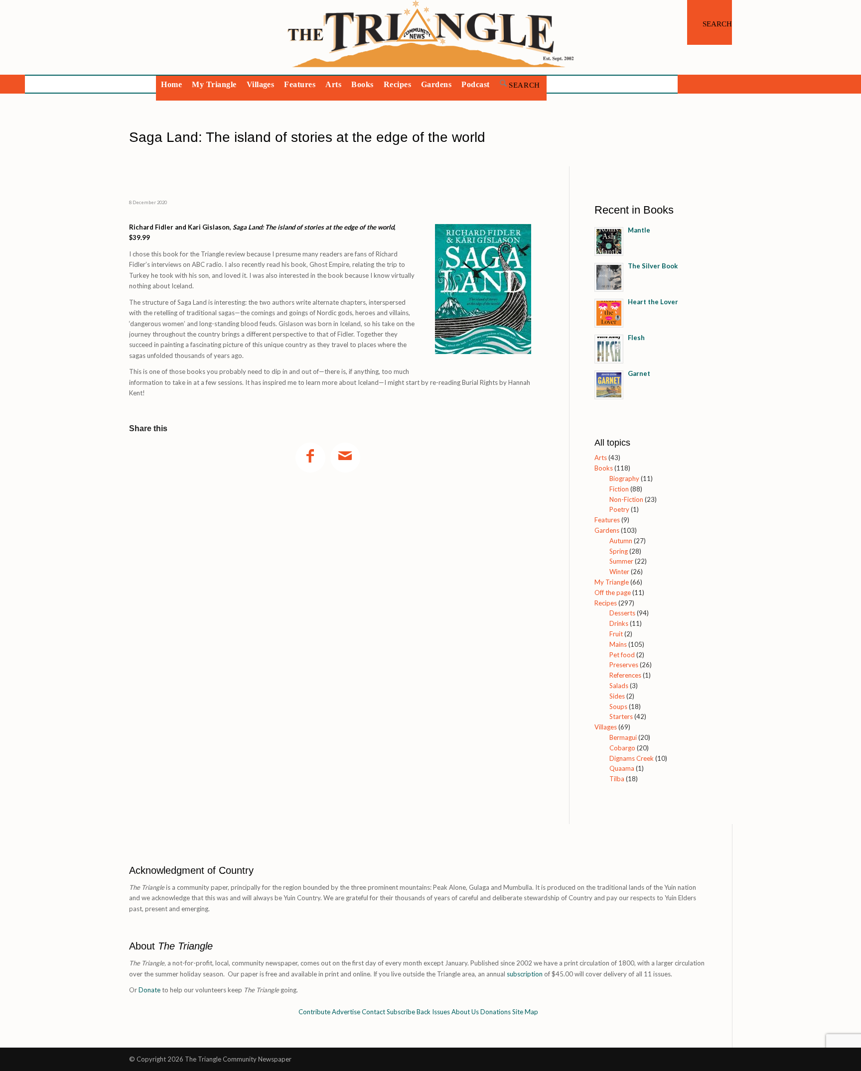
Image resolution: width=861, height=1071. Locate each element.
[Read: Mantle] (608, 241)
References (625, 675)
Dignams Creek (631, 758)
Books (603, 468)
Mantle (639, 230)
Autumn (620, 541)
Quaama (621, 768)
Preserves (623, 665)
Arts (600, 458)
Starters (621, 716)
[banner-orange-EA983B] (430, 37)
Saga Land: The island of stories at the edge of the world (307, 137)
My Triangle (611, 582)
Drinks (618, 623)
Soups (618, 707)
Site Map (525, 1012)
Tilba (616, 779)
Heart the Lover (653, 302)
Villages (605, 727)
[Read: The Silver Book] (608, 277)
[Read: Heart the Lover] (608, 313)
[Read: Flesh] (608, 349)
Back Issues (433, 1012)
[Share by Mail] (345, 458)
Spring (618, 551)
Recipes (605, 603)
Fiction (619, 489)
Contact (373, 1012)
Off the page (612, 592)
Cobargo (622, 748)
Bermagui (623, 737)
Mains (618, 644)
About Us (465, 1012)
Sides (617, 696)
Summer (621, 561)
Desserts (622, 613)
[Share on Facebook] (310, 458)
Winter (619, 572)
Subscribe (401, 1012)
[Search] (709, 22)
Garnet (639, 373)
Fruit (616, 634)
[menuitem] (709, 22)
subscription (525, 974)
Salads (618, 686)
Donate (149, 990)
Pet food (622, 655)
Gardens (606, 530)
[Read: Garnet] (608, 384)
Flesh (636, 338)
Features (607, 520)
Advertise (346, 1012)
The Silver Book (653, 266)
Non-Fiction (626, 499)
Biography (624, 478)
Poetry (619, 509)
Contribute (314, 1012)
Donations (495, 1012)
